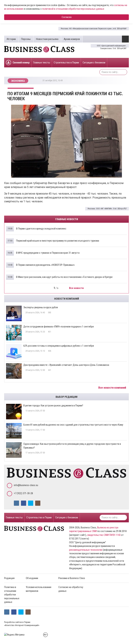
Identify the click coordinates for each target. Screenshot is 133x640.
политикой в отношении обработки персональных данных (73, 8)
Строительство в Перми (66, 62)
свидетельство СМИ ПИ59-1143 (104, 535)
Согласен (67, 17)
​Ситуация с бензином (94, 62)
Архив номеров (72, 39)
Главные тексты (41, 62)
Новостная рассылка (47, 39)
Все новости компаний (112, 387)
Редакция (9, 578)
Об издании (32, 578)
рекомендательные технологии (85, 549)
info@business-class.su (26, 485)
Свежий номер (21, 62)
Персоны (26, 39)
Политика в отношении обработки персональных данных (11, 595)
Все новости (76, 288)
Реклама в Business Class (71, 578)
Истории (11, 39)
